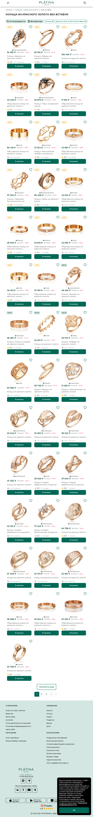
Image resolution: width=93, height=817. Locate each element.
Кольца (18, 10)
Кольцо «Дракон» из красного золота (16, 57)
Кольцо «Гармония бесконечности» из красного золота (15, 200)
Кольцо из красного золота (74, 58)
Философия (10, 717)
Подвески (50, 720)
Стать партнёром (12, 738)
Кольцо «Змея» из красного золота (46, 200)
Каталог (9, 10)
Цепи (48, 726)
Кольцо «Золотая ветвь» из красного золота (73, 390)
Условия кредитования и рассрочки (60, 744)
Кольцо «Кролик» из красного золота (70, 295)
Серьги (49, 717)
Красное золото (31, 10)
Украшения (51, 706)
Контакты (9, 720)
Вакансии (9, 714)
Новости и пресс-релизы (15, 711)
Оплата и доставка (53, 753)
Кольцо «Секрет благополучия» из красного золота (46, 531)
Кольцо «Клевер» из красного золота (70, 343)
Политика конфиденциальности (18, 726)
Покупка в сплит (52, 750)
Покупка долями (53, 747)
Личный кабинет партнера (16, 741)
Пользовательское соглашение (18, 723)
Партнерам (11, 733)
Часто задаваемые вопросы (57, 763)
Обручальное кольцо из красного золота (72, 105)
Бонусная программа (54, 741)
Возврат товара (52, 757)
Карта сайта (10, 729)
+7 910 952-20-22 (26, 777)
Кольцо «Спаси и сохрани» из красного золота (19, 343)
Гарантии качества (53, 760)
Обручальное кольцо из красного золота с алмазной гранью (17, 105)
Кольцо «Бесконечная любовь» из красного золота (44, 152)
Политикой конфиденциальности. (73, 804)
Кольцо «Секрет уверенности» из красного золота (46, 483)
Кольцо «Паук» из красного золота (46, 105)
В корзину (19, 66)
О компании (11, 706)
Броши (49, 723)
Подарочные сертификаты (56, 738)
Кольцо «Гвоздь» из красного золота (43, 57)
